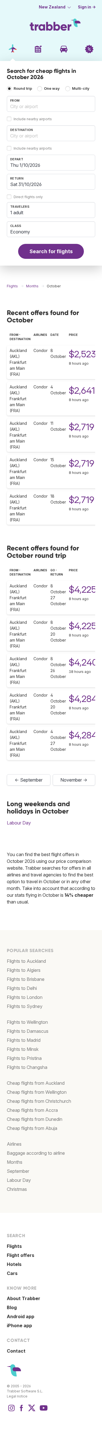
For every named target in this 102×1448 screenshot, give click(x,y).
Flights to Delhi (22, 988)
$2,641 (82, 390)
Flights (14, 1246)
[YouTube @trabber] (42, 1411)
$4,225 (82, 589)
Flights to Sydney (24, 1006)
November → (73, 780)
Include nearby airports (33, 119)
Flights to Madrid (24, 1040)
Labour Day (19, 823)
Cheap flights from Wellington (37, 1092)
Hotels (14, 1264)
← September (28, 780)
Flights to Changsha (27, 1067)
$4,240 (83, 662)
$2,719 (81, 426)
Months (14, 1162)
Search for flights (51, 251)
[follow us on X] (31, 1411)
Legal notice (17, 1396)
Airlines (14, 1144)
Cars (12, 1273)
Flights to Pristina (24, 1058)
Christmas (17, 1189)
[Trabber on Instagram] (11, 1411)
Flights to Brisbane (25, 979)
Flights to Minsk (23, 1049)
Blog (12, 1307)
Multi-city (81, 88)
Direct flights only (28, 197)
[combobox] (51, 104)
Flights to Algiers (24, 970)
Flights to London (24, 997)
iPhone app (19, 1325)
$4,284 (83, 698)
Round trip (23, 88)
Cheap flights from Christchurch (39, 1101)
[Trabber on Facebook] (21, 1411)
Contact (16, 1351)
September (18, 1171)
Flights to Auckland (26, 961)
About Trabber (23, 1298)
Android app (20, 1316)
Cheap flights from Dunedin (34, 1119)
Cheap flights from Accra (32, 1110)
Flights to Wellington (27, 1022)
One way (52, 88)
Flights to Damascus (27, 1031)
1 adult (16, 212)
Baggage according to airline (36, 1153)
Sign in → (87, 7)
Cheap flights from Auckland (36, 1083)
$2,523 (82, 354)
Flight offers (20, 1255)
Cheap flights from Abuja (32, 1128)
